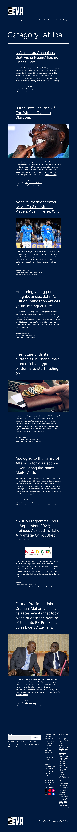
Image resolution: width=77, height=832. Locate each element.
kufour (29, 335)
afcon (21, 273)
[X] (46, 788)
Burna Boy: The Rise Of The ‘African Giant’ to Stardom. (35, 111)
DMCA (10, 745)
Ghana (30, 87)
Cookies (38, 743)
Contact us (11, 743)
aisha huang (23, 89)
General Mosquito (51, 502)
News (34, 87)
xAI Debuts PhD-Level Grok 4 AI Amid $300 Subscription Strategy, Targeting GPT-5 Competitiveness (64, 800)
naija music (43, 183)
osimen (35, 273)
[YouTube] (49, 788)
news (47, 703)
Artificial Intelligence (46, 18)
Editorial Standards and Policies (18, 740)
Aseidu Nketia (32, 502)
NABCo (46, 585)
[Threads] (46, 792)
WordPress (65, 819)
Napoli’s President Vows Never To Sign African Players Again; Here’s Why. (38, 205)
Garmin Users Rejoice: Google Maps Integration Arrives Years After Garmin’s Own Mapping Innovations (64, 743)
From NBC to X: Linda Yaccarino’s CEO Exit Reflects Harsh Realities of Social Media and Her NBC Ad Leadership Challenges (64, 785)
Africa (26, 87)
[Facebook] (53, 792)
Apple (35, 18)
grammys (37, 183)
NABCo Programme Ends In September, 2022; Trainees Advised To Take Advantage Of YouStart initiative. (37, 528)
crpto (31, 439)
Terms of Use (20, 743)
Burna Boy (31, 183)
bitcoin (22, 439)
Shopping (66, 18)
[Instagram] (53, 788)
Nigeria (39, 181)
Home (10, 18)
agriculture (23, 335)
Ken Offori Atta (24, 585)
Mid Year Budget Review (36, 585)
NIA (36, 89)
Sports (40, 271)
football (26, 273)
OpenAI (58, 18)
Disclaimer (17, 745)
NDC (58, 502)
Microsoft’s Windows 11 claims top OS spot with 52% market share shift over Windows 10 (63, 756)
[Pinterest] (49, 792)
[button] (63, 831)
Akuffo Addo (24, 502)
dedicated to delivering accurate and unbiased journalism (49, 760)
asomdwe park (41, 502)
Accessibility (33, 740)
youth (33, 335)
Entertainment (33, 181)
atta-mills (32, 703)
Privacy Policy (29, 743)
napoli (31, 273)
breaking (37, 703)
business (27, 439)
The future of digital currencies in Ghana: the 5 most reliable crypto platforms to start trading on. (38, 362)
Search (10, 732)
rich (40, 439)
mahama (43, 703)
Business (28, 18)
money (36, 439)
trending (51, 585)
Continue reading (53, 79)
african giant (23, 183)
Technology (18, 18)
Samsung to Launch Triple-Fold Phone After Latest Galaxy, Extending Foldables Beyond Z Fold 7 (64, 770)
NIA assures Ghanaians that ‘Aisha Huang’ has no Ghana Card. (37, 56)
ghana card (31, 89)
